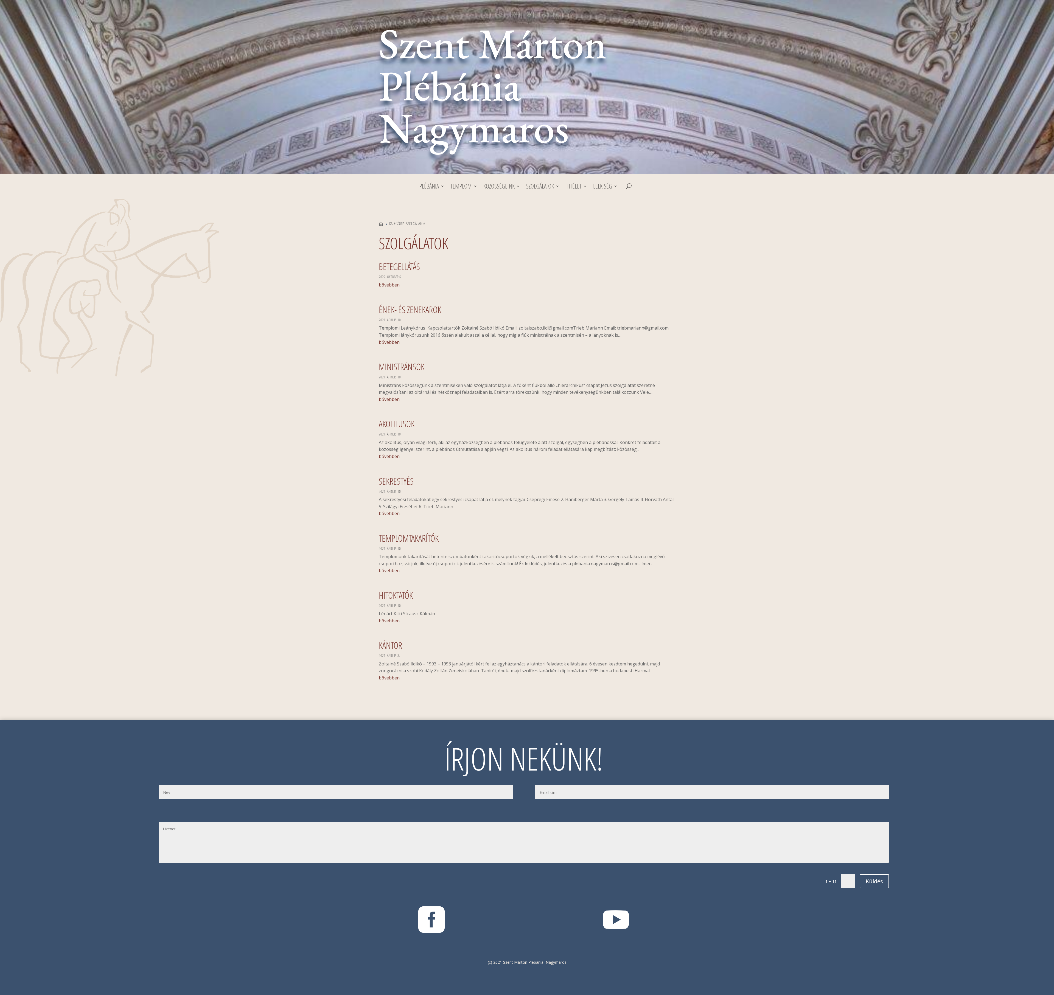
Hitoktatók (396, 595)
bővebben (389, 285)
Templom (461, 187)
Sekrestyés (396, 481)
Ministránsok (401, 367)
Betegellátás (399, 266)
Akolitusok (396, 424)
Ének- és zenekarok (410, 309)
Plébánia (429, 187)
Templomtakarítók (409, 538)
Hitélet (573, 187)
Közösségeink (499, 187)
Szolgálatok (540, 187)
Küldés (874, 881)
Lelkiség (602, 187)
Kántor (390, 645)
